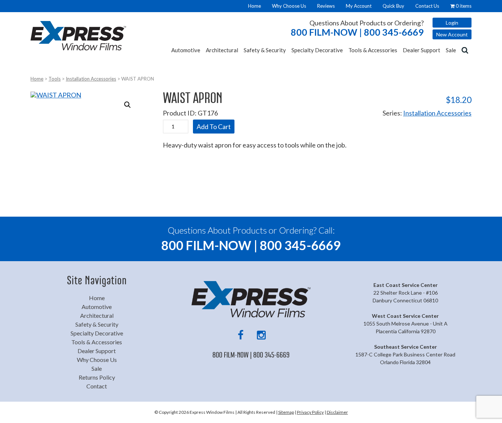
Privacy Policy (310, 412)
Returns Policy (97, 377)
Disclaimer (337, 412)
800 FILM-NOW (357, 32)
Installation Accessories (91, 79)
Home (254, 6)
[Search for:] (465, 50)
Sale (451, 50)
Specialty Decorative (317, 50)
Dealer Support (421, 50)
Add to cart (214, 126)
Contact (96, 386)
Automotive (185, 50)
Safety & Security (265, 50)
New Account (452, 34)
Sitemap (286, 412)
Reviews (326, 6)
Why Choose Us (289, 6)
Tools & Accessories (372, 50)
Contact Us (427, 6)
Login (452, 22)
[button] (127, 104)
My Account (359, 6)
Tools (55, 79)
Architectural (222, 50)
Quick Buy (393, 6)
